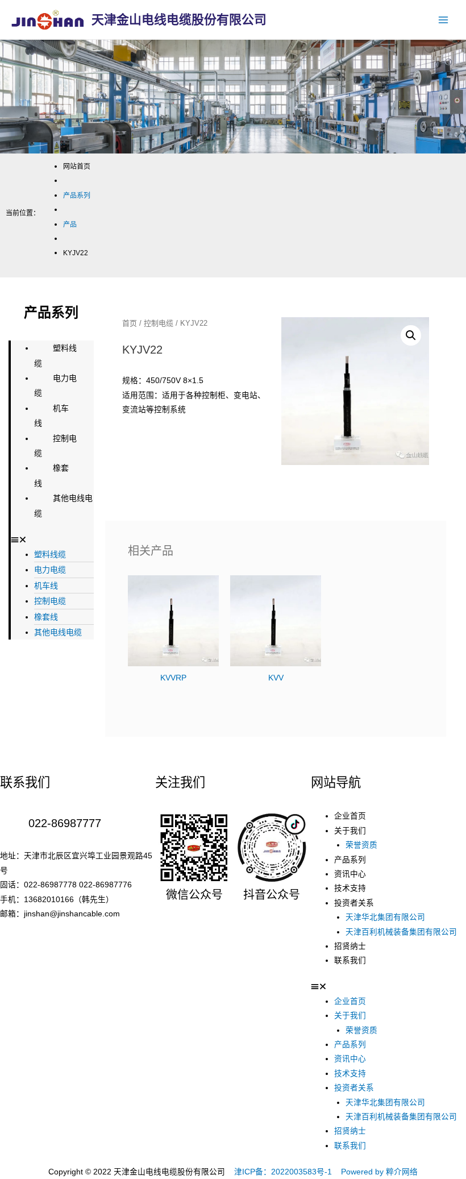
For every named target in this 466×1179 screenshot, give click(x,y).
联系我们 (350, 960)
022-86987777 (64, 823)
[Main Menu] (443, 20)
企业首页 (350, 816)
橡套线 (51, 475)
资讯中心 (350, 874)
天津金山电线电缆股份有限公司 (179, 19)
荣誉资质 (361, 845)
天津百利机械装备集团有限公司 (401, 932)
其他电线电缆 (63, 505)
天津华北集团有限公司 (385, 917)
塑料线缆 (55, 355)
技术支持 (350, 888)
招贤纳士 (350, 946)
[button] (52, 540)
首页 (129, 323)
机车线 (51, 415)
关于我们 (350, 831)
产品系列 (350, 860)
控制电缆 (55, 446)
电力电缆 (55, 385)
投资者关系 (354, 903)
